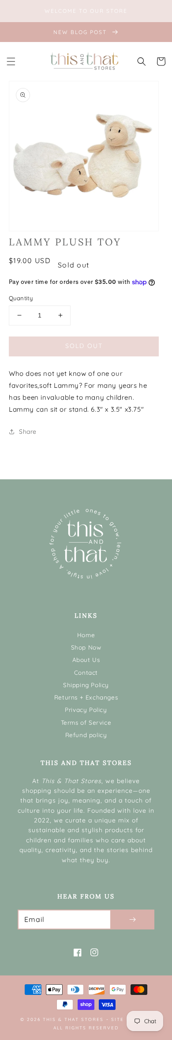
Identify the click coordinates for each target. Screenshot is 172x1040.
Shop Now (86, 647)
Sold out (84, 346)
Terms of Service (86, 722)
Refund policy (86, 734)
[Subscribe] (132, 919)
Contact (86, 672)
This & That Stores (73, 1019)
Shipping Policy (86, 684)
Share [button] (28, 432)
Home (86, 635)
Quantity (21, 298)
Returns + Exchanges (86, 697)
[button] (11, 61)
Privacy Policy (86, 709)
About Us (86, 659)
